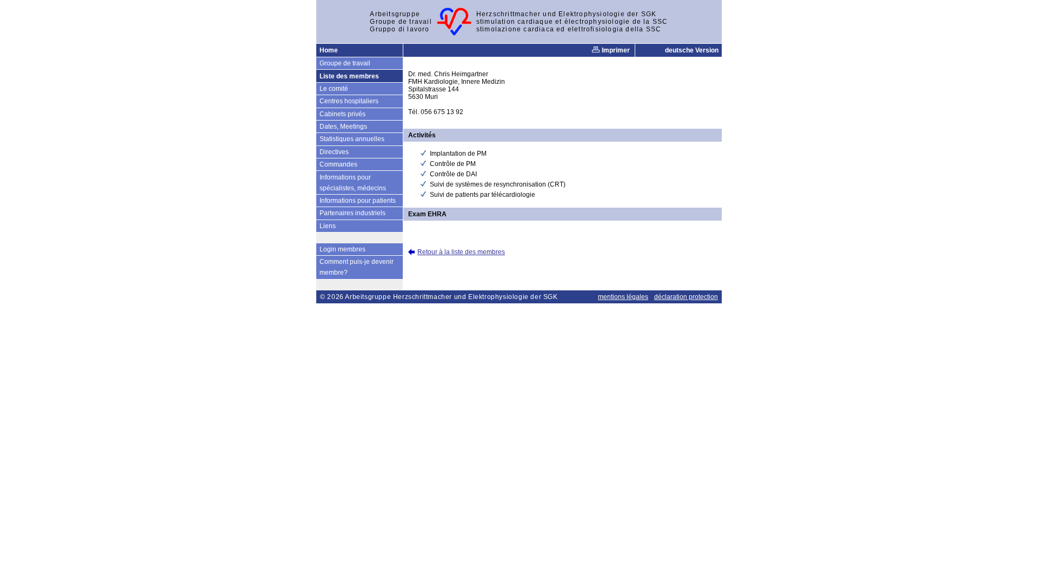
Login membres (342, 249)
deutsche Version (691, 50)
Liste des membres (349, 76)
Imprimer (615, 50)
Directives (334, 152)
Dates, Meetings (343, 126)
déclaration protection (686, 297)
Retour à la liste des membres (461, 252)
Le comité (334, 88)
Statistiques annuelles (352, 139)
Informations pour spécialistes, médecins (353, 183)
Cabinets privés (342, 114)
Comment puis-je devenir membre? (357, 267)
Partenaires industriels (352, 213)
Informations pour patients (358, 200)
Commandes (338, 164)
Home (329, 50)
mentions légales (623, 297)
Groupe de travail (345, 63)
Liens (328, 226)
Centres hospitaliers (349, 101)
